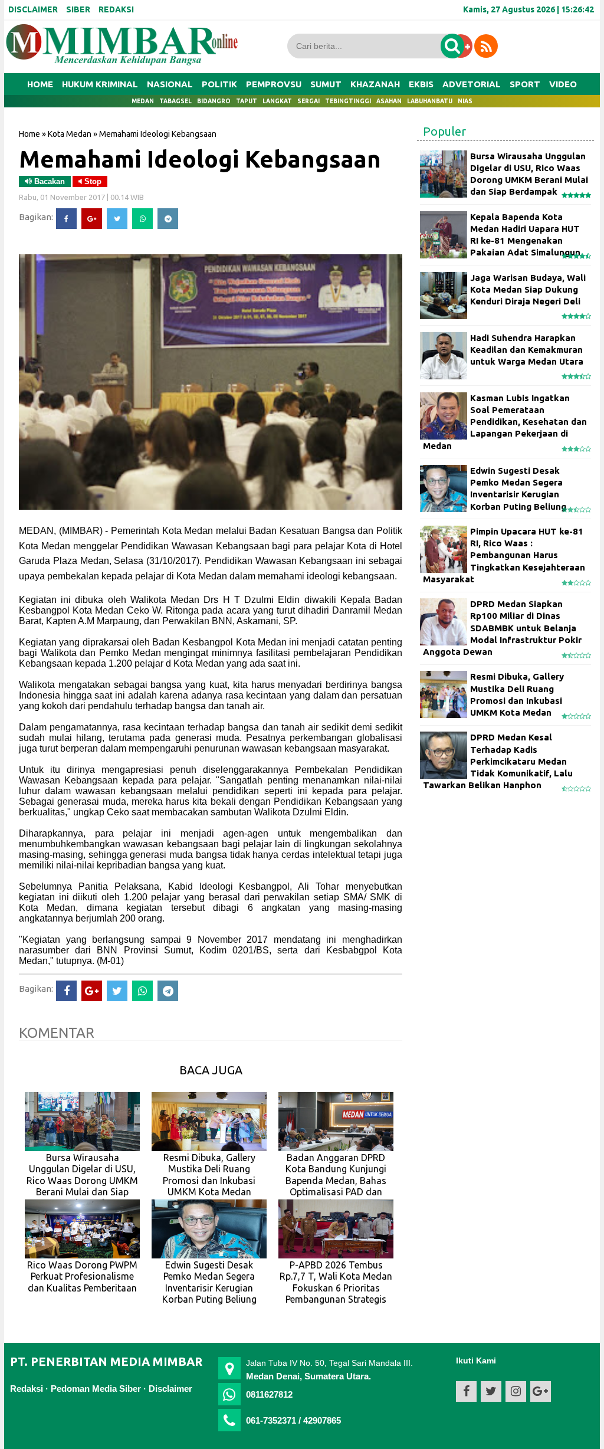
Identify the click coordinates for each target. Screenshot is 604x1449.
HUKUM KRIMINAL (100, 84)
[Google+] (91, 218)
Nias (465, 101)
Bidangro (214, 101)
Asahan (389, 101)
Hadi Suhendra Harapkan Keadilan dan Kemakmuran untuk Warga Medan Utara (526, 350)
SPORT (525, 84)
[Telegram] (167, 218)
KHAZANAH (375, 84)
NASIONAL (170, 84)
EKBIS (421, 84)
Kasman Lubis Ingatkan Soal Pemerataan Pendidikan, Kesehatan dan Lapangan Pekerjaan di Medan (505, 422)
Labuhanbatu (429, 101)
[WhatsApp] (142, 218)
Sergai (308, 101)
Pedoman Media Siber (96, 1389)
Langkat (277, 101)
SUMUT (326, 84)
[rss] (486, 46)
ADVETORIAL (471, 84)
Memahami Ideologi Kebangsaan (200, 159)
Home (40, 84)
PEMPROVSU (273, 84)
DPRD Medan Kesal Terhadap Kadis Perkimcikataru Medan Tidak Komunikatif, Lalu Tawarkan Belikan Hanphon (498, 761)
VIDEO (563, 84)
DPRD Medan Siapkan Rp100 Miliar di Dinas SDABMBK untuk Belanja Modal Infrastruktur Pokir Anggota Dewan (502, 628)
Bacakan (48, 181)
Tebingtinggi (348, 101)
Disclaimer (170, 1389)
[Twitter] (117, 218)
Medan (143, 101)
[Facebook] (66, 218)
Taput (246, 101)
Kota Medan (69, 134)
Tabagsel (175, 101)
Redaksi (26, 1389)
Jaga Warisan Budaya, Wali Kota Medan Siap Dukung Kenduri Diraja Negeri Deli (528, 290)
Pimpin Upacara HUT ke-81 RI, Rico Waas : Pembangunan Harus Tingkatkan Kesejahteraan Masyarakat (504, 555)
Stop (91, 181)
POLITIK (219, 84)
